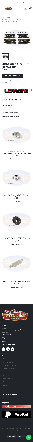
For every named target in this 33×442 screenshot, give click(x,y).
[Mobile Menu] (3, 8)
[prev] (27, 64)
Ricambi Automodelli (18, 85)
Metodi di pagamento (8, 362)
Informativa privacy (8, 378)
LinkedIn (9, 99)
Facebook (3, 99)
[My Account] (25, 8)
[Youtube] (29, 2)
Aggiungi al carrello (13, 76)
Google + (12, 99)
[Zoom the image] (15, 310)
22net (15, 431)
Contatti (5, 385)
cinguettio (6, 99)
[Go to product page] (16, 135)
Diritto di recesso (7, 372)
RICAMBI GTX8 (20, 151)
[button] (28, 437)
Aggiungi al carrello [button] (17, 158)
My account (6, 375)
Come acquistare (7, 359)
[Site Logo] (8, 8)
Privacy (26, 431)
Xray (24, 151)
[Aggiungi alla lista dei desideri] (20, 99)
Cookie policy (6, 382)
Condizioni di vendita (8, 368)
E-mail (16, 99)
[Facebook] (17, 2)
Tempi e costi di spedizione (10, 365)
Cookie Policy (20, 431)
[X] (23, 2)
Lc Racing (10, 85)
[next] (30, 64)
